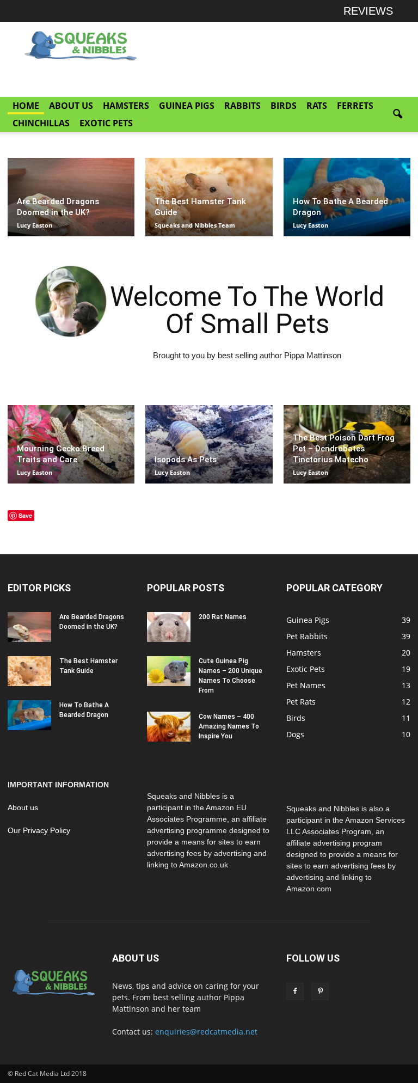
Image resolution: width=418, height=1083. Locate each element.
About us (23, 807)
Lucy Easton (34, 225)
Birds (284, 106)
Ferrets (355, 106)
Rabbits (242, 106)
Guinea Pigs (186, 106)
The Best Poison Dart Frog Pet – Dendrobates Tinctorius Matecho (344, 448)
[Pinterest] (320, 991)
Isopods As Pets (186, 459)
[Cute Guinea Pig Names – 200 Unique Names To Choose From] (168, 671)
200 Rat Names (223, 617)
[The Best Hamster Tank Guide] (29, 671)
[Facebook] (295, 991)
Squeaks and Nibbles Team (195, 225)
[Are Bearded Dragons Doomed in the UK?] (29, 627)
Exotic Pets (106, 123)
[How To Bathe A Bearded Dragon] (29, 715)
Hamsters (126, 106)
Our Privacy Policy (39, 830)
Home (26, 106)
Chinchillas (41, 123)
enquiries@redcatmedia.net (206, 1031)
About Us (71, 106)
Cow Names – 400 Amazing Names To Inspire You (229, 726)
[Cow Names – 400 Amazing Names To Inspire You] (168, 727)
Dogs (295, 734)
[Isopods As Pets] (208, 444)
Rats (316, 106)
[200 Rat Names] (168, 627)
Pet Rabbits (307, 636)
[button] (397, 114)
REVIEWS (368, 11)
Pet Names (305, 685)
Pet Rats (301, 701)
